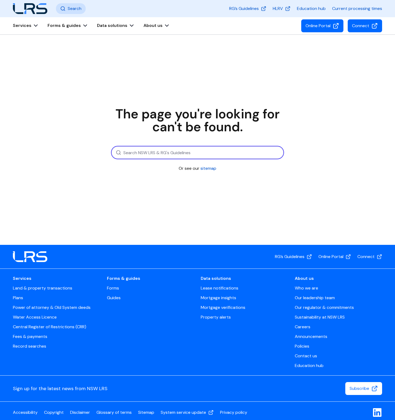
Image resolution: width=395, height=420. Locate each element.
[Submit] (117, 152)
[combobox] (197, 152)
